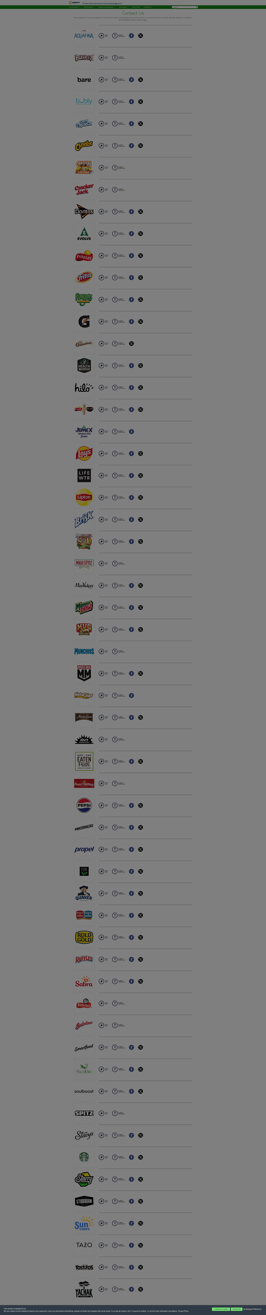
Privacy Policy (183, 1311)
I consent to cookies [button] (221, 1309)
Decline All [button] (237, 1309)
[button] (252, 1309)
